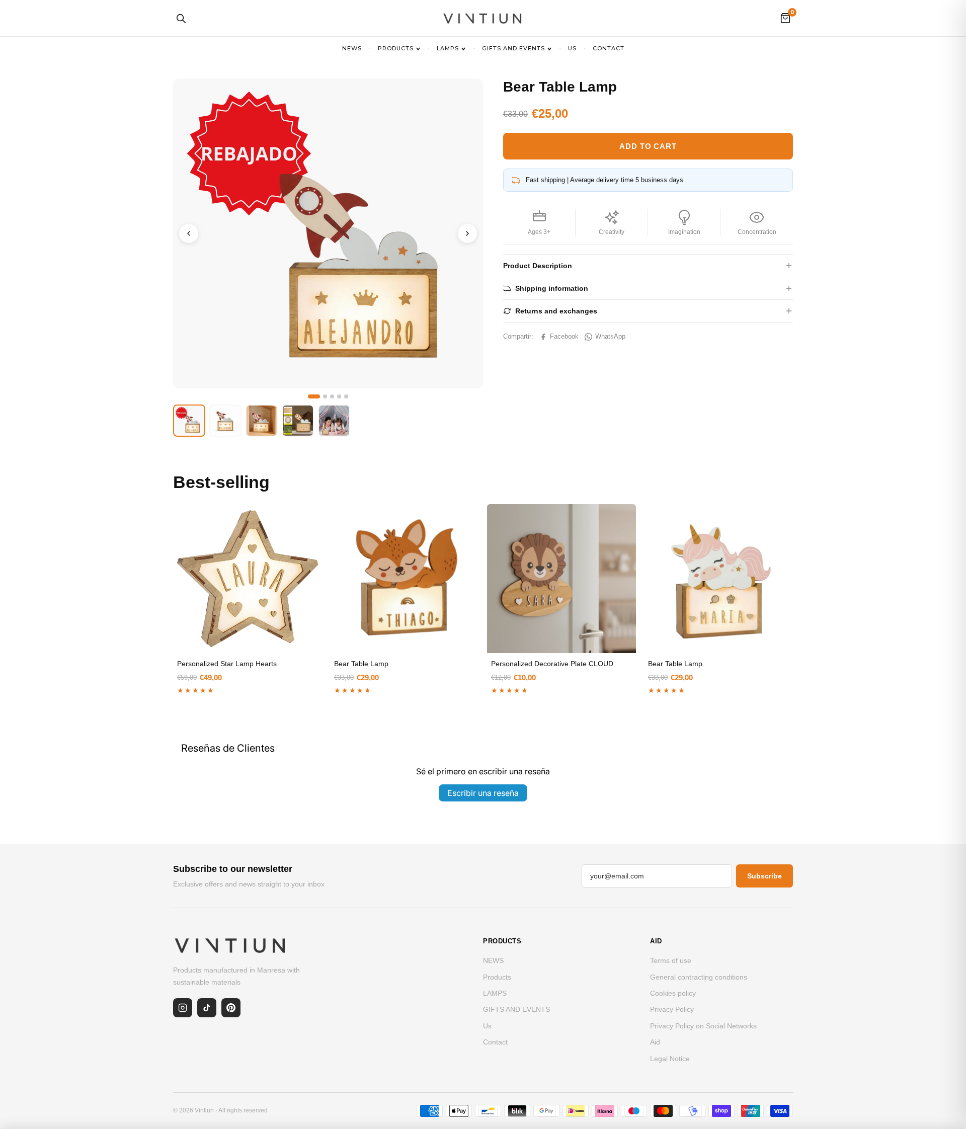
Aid (655, 1042)
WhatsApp (610, 336)
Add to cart (648, 146)
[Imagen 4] (339, 396)
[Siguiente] (467, 233)
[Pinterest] (230, 1007)
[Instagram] (182, 1007)
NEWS (352, 48)
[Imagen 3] (332, 396)
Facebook (564, 336)
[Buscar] (180, 18)
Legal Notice (670, 1059)
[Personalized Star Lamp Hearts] (247, 578)
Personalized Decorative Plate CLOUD (552, 664)
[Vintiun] (483, 18)
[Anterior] (188, 233)
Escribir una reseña (483, 793)
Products (396, 48)
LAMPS (448, 48)
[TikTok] (206, 1007)
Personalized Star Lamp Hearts (227, 664)
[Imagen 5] (346, 396)
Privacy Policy (672, 1009)
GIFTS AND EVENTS (513, 48)
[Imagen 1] (314, 396)
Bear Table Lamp (361, 664)
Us (572, 48)
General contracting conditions (698, 977)
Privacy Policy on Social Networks (703, 1026)
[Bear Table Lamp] (404, 578)
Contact (608, 48)
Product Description (537, 266)
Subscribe (764, 876)
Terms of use (670, 960)
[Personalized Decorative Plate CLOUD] (561, 578)
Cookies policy (673, 993)
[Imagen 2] (325, 396)
